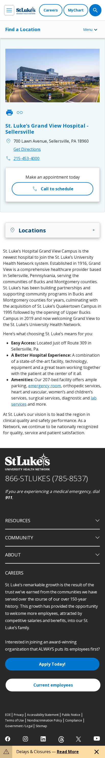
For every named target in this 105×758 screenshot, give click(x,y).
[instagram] (26, 738)
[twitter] (79, 739)
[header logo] (25, 10)
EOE (7, 715)
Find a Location (22, 29)
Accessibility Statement (43, 715)
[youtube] (97, 738)
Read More (68, 751)
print (9, 112)
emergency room (44, 386)
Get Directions (27, 149)
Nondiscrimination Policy (44, 720)
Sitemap (41, 726)
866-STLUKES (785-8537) (46, 478)
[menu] (9, 10)
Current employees (53, 685)
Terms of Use (14, 720)
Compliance (73, 720)
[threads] (61, 739)
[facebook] (8, 738)
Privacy (19, 715)
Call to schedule (52, 188)
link (20, 112)
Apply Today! (52, 664)
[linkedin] (44, 738)
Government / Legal (18, 726)
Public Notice (71, 715)
